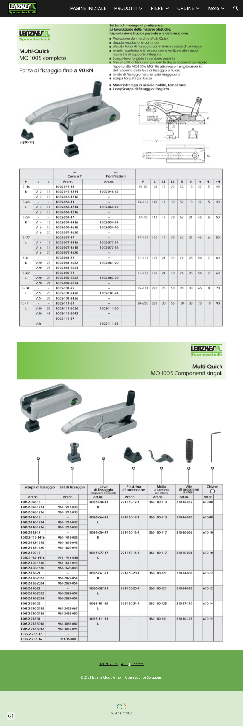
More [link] (213, 8)
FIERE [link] (157, 8)
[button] (236, 8)
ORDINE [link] (185, 8)
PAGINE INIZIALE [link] (88, 8)
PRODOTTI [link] (125, 8)
